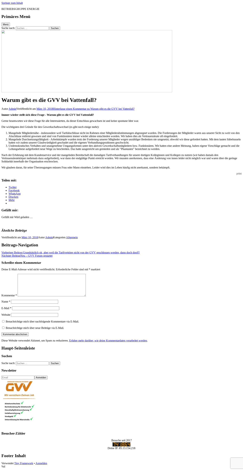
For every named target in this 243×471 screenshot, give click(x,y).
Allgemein (72, 237)
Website (5, 314)
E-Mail (6, 308)
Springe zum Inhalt (12, 2)
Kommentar (9, 295)
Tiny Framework (23, 463)
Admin (12, 108)
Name (5, 301)
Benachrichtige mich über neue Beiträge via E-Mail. (35, 327)
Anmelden (41, 463)
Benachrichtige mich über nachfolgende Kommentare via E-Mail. (42, 321)
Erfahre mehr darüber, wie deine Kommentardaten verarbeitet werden (108, 340)
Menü (6, 24)
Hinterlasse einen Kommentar (93, 108)
